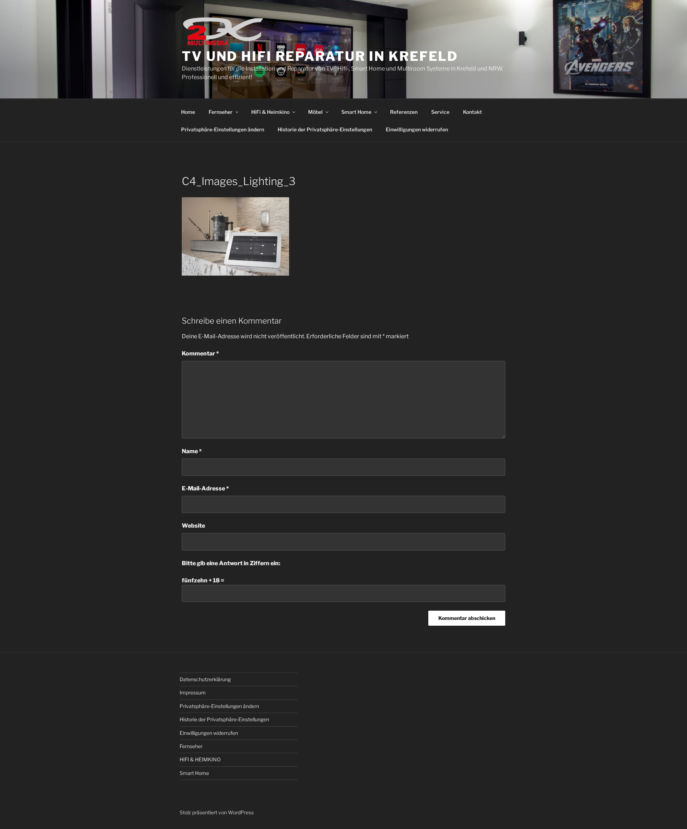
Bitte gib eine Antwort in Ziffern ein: (231, 563)
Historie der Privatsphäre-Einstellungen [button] (325, 129)
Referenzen (404, 112)
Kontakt (472, 112)
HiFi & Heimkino (270, 112)
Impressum (193, 692)
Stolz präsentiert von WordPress (217, 812)
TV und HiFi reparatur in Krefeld (320, 56)
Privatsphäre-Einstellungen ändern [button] (222, 129)
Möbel (315, 112)
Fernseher (221, 112)
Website (193, 525)
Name (192, 451)
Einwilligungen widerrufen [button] (417, 129)
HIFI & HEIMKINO (200, 759)
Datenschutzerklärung (205, 679)
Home (188, 112)
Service (440, 112)
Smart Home (356, 112)
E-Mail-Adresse (205, 488)
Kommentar (200, 353)
